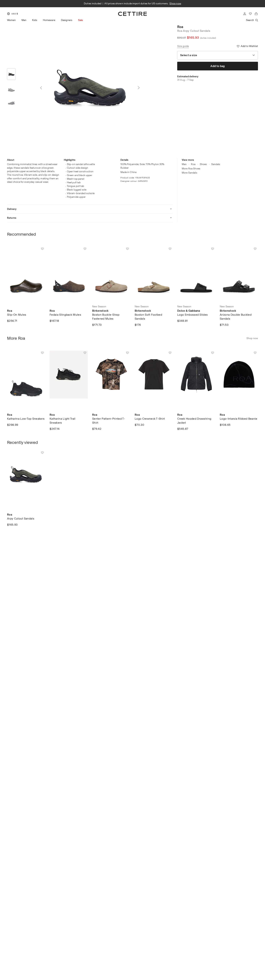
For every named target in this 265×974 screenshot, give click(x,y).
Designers (66, 20)
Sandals (215, 164)
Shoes (203, 164)
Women (11, 20)
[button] (12, 14)
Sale (80, 20)
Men (23, 20)
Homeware (49, 20)
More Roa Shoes (191, 168)
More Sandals (189, 172)
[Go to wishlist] (250, 14)
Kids (34, 20)
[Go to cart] (256, 14)
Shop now (175, 3)
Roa (180, 27)
